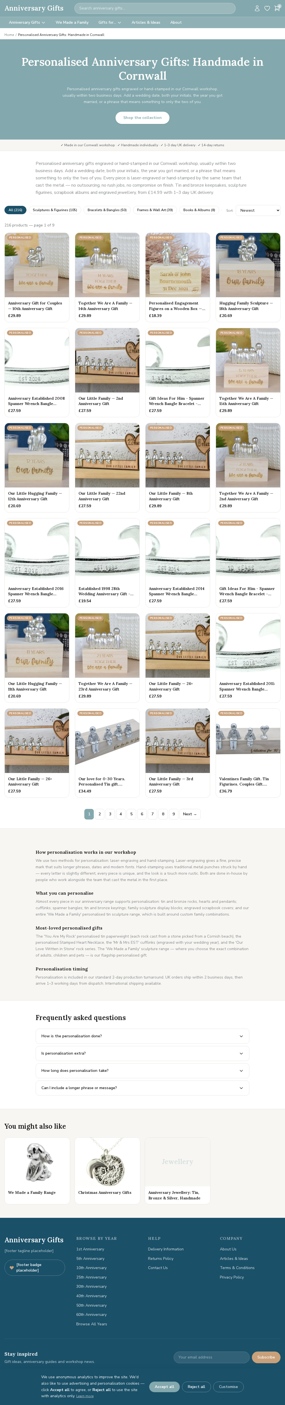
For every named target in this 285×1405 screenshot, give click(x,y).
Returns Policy (160, 1258)
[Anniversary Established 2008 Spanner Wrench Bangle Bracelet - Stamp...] (37, 372)
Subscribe (266, 1357)
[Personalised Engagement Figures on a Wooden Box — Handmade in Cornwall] (178, 277)
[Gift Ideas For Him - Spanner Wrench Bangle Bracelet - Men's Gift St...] (178, 372)
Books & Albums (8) (199, 210)
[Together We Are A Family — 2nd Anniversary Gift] (248, 467)
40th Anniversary (91, 1296)
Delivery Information (166, 1249)
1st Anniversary (90, 1249)
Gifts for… (107, 22)
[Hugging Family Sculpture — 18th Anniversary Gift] (248, 277)
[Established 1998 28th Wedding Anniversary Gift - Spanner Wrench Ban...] (107, 563)
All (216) (15, 210)
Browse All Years (91, 1324)
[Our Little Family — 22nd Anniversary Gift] (107, 467)
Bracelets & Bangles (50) (107, 210)
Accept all (164, 1386)
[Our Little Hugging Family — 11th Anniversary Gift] (37, 657)
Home (9, 35)
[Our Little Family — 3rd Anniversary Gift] (178, 753)
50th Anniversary (91, 1305)
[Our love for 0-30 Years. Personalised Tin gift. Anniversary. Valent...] (107, 753)
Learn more (85, 1396)
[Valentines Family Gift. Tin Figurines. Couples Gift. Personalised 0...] (248, 753)
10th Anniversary (91, 1267)
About (176, 22)
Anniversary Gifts (33, 8)
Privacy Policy (232, 1277)
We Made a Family (72, 22)
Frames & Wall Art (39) (155, 210)
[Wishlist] (267, 8)
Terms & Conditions (237, 1267)
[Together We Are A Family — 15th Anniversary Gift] (248, 372)
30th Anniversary (91, 1286)
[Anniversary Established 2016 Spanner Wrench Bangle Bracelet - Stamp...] (37, 563)
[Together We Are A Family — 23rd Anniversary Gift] (107, 657)
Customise (228, 1386)
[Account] (257, 8)
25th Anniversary (91, 1277)
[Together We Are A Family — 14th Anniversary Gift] (107, 277)
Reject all (196, 1386)
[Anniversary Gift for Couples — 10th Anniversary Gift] (37, 277)
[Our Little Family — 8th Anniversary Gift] (178, 467)
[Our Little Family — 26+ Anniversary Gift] (178, 657)
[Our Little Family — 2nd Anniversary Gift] (107, 372)
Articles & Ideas (146, 22)
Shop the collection (142, 117)
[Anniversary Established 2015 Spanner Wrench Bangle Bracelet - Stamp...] (248, 657)
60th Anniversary (91, 1314)
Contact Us (158, 1267)
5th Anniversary (90, 1258)
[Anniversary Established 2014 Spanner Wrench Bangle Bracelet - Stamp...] (178, 563)
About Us (228, 1249)
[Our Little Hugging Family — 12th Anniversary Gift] (37, 467)
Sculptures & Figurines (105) (55, 210)
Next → (190, 814)
